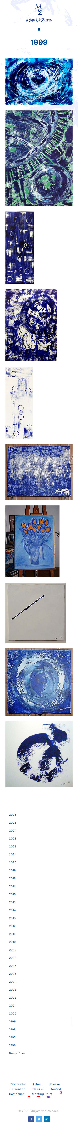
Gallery (39, 78)
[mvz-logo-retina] (39, 5)
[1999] (39, 81)
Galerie (38, 1089)
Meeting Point (42, 1094)
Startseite (18, 1084)
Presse (55, 1084)
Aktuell (37, 1084)
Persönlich (17, 1089)
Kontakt (55, 1089)
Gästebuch (17, 1094)
